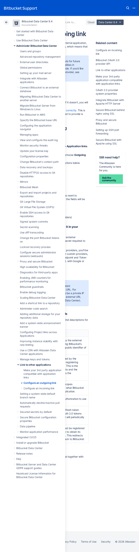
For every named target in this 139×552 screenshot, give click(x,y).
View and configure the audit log (39, 140)
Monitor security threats (34, 145)
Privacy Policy (68, 541)
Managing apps (29, 134)
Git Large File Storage (32, 201)
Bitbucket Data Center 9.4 (37, 21)
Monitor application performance (39, 431)
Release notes (24, 453)
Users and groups (30, 51)
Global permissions (31, 67)
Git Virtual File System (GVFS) (37, 207)
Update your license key (34, 150)
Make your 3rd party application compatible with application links (42, 374)
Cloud (91, 22)
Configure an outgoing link (40, 382)
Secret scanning (29, 227)
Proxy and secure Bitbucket (36, 261)
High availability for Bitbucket (37, 266)
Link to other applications (35, 364)
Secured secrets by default (36, 411)
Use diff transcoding (32, 232)
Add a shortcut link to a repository (40, 303)
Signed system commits (34, 221)
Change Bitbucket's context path (39, 161)
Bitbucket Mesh (29, 187)
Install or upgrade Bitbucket (32, 442)
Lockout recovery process (35, 246)
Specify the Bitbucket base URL (38, 120)
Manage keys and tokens (34, 359)
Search (128, 8)
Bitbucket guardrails (32, 286)
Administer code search (33, 308)
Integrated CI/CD (26, 437)
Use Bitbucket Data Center (32, 40)
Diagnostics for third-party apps (39, 272)
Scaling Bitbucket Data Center (37, 297)
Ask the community (109, 179)
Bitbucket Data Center (29, 448)
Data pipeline (27, 426)
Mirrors (24, 181)
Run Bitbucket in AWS (32, 114)
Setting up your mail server (35, 72)
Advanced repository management (40, 56)
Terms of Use (88, 541)
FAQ (18, 458)
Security (106, 541)
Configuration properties (34, 156)
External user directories (34, 62)
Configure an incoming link (39, 388)
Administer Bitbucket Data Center (36, 45)
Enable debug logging (33, 292)
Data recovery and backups (36, 167)
